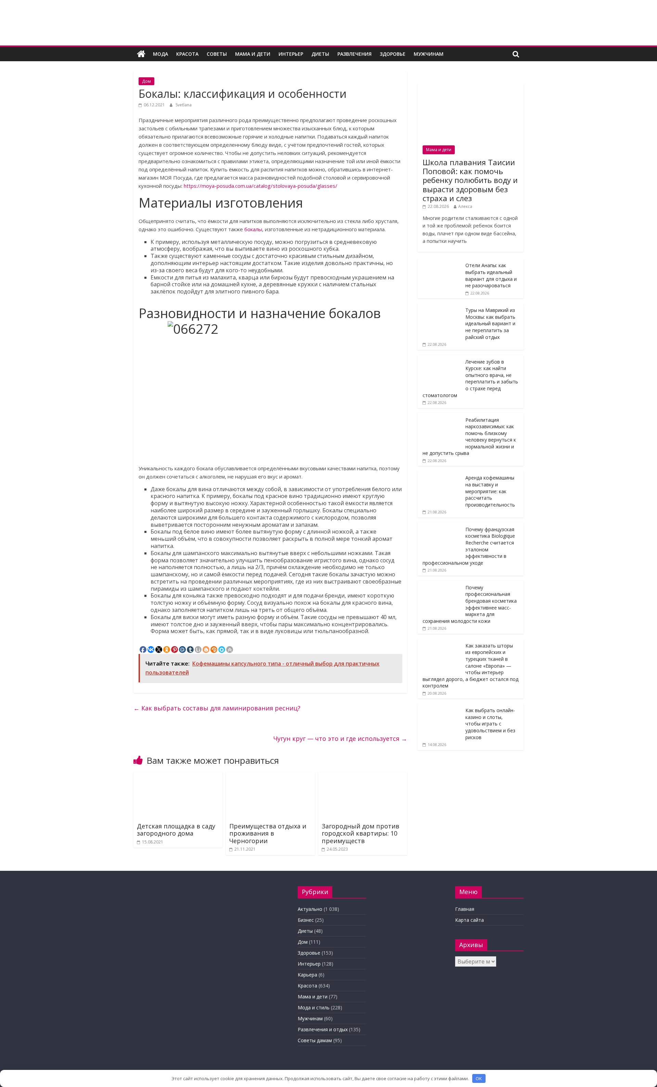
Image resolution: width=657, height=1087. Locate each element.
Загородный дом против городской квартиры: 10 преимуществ (360, 833)
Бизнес (306, 920)
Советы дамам (315, 1040)
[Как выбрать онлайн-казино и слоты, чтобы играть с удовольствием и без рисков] (439, 707)
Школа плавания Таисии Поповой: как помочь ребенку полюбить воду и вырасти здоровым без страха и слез (470, 180)
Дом (146, 81)
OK (479, 1078)
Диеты (320, 54)
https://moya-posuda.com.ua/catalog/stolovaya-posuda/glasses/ (260, 185)
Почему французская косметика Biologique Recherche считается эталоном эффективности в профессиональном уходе (469, 546)
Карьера (307, 974)
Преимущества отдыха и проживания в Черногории (267, 833)
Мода (160, 54)
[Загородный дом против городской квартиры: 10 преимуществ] (362, 776)
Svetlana (184, 105)
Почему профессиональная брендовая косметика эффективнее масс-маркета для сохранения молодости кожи (470, 604)
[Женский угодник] (141, 54)
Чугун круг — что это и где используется (340, 738)
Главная (464, 909)
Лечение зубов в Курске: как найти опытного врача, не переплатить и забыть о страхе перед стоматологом (470, 378)
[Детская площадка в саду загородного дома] (177, 776)
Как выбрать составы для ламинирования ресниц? (216, 708)
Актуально (310, 909)
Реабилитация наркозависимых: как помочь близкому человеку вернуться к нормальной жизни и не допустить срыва (469, 437)
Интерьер (291, 54)
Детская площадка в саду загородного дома (176, 830)
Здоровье (392, 54)
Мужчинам (428, 54)
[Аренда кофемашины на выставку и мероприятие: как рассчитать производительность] (439, 474)
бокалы (253, 229)
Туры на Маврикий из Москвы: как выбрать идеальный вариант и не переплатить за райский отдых (490, 323)
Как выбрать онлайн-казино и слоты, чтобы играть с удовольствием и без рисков (490, 723)
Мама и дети (252, 54)
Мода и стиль (314, 1007)
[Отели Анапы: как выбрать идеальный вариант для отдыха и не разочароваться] (439, 262)
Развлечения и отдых (323, 1029)
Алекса (465, 206)
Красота (187, 54)
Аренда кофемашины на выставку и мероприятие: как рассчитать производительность (490, 491)
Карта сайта (469, 920)
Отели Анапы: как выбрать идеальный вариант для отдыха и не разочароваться (491, 275)
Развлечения (354, 54)
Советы (217, 54)
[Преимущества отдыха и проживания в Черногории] (270, 776)
